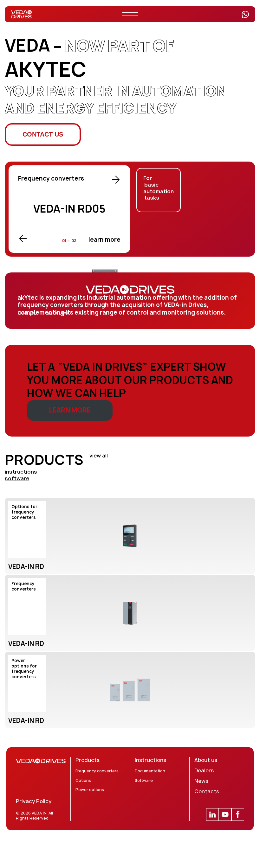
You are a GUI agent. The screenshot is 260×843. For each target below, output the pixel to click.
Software (144, 780)
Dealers (204, 770)
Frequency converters (97, 771)
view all (98, 455)
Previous (23, 238)
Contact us (43, 134)
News (201, 781)
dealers (27, 313)
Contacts (206, 791)
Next (115, 179)
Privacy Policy (33, 801)
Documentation (150, 771)
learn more (104, 240)
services (57, 313)
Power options (89, 789)
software (17, 478)
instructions (21, 471)
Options (83, 780)
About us (205, 760)
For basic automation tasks (158, 188)
